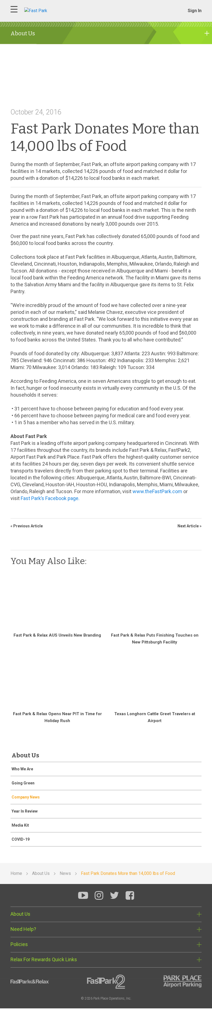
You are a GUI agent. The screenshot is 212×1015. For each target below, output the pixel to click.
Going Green (23, 783)
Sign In (195, 10)
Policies (19, 944)
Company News (26, 797)
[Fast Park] (58, 10)
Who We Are (22, 769)
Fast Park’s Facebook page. (50, 498)
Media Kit (20, 825)
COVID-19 (21, 839)
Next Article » (189, 526)
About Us (20, 914)
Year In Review (25, 811)
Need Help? (23, 929)
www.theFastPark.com (157, 491)
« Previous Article (26, 526)
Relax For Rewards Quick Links (43, 959)
